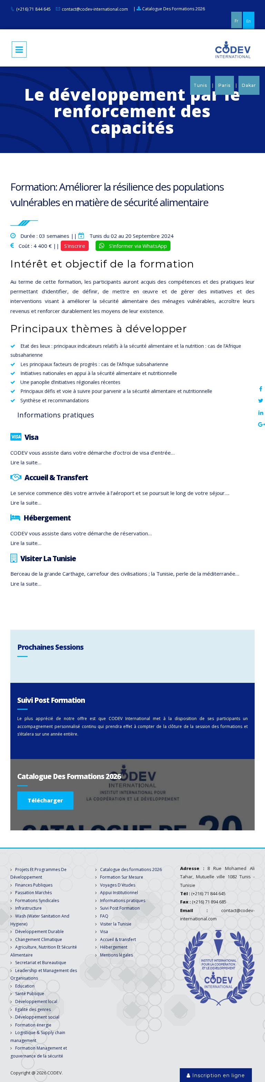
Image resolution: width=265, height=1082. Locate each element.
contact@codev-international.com (95, 9)
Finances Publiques (33, 885)
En (248, 21)
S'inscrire (74, 245)
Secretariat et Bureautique (40, 962)
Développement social (37, 1017)
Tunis (200, 85)
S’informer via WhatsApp (137, 245)
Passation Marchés (33, 893)
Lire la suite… (25, 462)
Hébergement (113, 947)
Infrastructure (28, 908)
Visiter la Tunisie (115, 924)
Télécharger (45, 800)
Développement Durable (39, 931)
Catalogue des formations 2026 (131, 869)
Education (25, 986)
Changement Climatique (38, 939)
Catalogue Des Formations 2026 (173, 9)
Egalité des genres (33, 1009)
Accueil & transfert (118, 939)
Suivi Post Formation (120, 908)
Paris (224, 85)
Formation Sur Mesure (121, 877)
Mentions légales (116, 955)
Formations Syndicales (37, 900)
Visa (104, 931)
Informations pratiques (122, 900)
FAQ (104, 916)
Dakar (249, 85)
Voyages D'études (117, 885)
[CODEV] (233, 49)
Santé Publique (29, 994)
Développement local (36, 1001)
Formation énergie (33, 1025)
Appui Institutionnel (119, 893)
